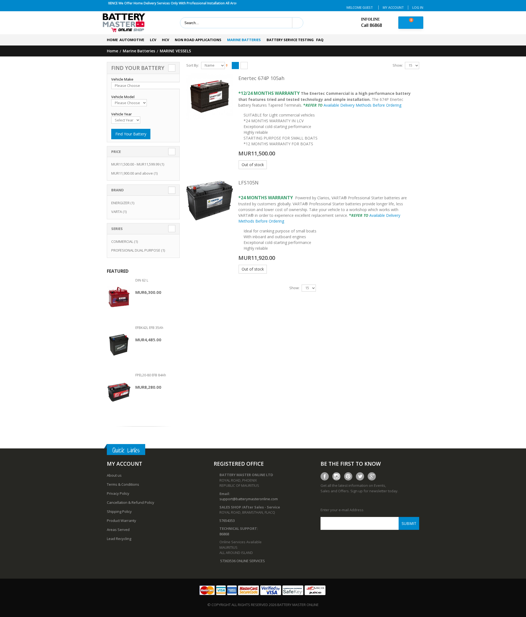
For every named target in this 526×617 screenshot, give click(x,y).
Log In (417, 7)
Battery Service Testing (290, 39)
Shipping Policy (119, 511)
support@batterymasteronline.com (248, 498)
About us (114, 475)
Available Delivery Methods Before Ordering (362, 105)
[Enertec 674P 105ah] (209, 96)
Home (112, 51)
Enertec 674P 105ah (261, 78)
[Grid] (244, 65)
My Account (393, 7)
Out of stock (253, 164)
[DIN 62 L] (118, 298)
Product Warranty (121, 520)
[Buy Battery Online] (124, 23)
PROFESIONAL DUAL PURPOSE (135, 250)
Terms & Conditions (123, 484)
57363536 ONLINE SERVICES (242, 560)
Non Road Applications (198, 39)
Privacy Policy (118, 493)
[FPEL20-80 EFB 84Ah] (118, 392)
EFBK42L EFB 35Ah (149, 327)
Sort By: (192, 65)
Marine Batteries (244, 39)
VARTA (116, 211)
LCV (153, 39)
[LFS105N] (209, 200)
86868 (224, 533)
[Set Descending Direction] (227, 64)
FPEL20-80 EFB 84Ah (150, 375)
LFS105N (248, 182)
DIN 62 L (141, 280)
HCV (165, 39)
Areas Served (118, 529)
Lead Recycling (119, 538)
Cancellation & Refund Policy (130, 502)
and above (132, 173)
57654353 (227, 520)
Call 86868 (371, 25)
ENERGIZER (120, 202)
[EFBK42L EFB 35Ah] (118, 345)
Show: (398, 65)
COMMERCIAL (122, 241)
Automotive (131, 39)
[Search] (297, 23)
